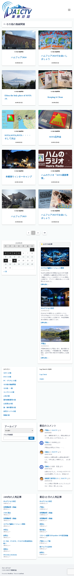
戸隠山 (43, 343)
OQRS (42, 379)
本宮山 (5, 530)
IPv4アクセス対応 (47, 308)
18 (14, 260)
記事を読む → (45, 284)
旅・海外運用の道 (9, 407)
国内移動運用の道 (9, 400)
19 (44, 233)
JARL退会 (7, 513)
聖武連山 (43, 530)
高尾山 (5, 549)
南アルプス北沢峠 (46, 547)
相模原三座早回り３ (51, 478)
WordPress (10, 573)
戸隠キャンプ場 (45, 541)
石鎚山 (47, 452)
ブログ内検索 (8, 435)
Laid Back (21, 573)
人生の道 (6, 396)
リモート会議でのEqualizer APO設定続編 (54, 535)
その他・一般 (8, 388)
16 (5, 260)
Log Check (43, 374)
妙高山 (5, 535)
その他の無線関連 (9, 384)
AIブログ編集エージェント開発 (52, 268)
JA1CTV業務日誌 (11, 570)
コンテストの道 (8, 392)
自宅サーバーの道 (9, 411)
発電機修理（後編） (10, 518)
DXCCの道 (7, 377)
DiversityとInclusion (10, 555)
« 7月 (5, 271)
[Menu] (69, 10)
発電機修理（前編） (10, 507)
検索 (31, 438)
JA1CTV (55, 430)
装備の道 (6, 415)
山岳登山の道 (8, 403)
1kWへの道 (7, 373)
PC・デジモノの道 (9, 380)
